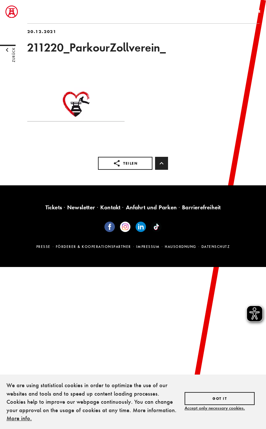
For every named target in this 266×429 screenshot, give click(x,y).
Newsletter (81, 207)
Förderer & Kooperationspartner (93, 246)
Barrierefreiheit (201, 207)
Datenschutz (215, 246)
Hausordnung (180, 246)
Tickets (53, 207)
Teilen (130, 163)
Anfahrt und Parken (151, 207)
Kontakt (110, 207)
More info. (19, 418)
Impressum (148, 246)
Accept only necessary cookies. (215, 408)
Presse (43, 246)
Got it (219, 398)
